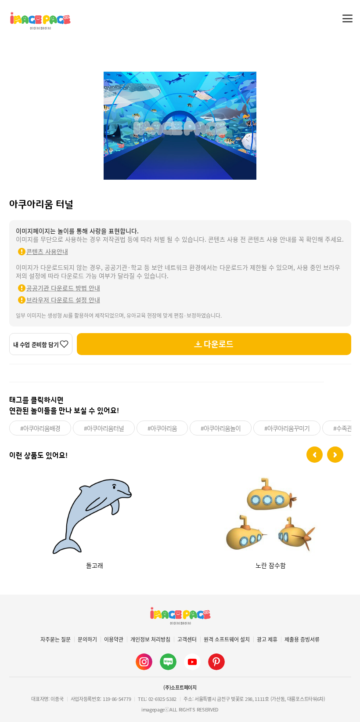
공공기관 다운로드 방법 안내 (63, 287)
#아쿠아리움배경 (40, 428)
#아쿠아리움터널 (104, 428)
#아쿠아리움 (162, 428)
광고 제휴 (267, 639)
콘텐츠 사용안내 (47, 251)
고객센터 (187, 639)
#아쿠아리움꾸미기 (287, 428)
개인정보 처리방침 (150, 639)
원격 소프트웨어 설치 (227, 639)
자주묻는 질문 (55, 639)
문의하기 (87, 639)
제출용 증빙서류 (302, 639)
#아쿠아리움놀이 (221, 428)
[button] (314, 454)
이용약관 (113, 639)
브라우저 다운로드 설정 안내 (63, 299)
